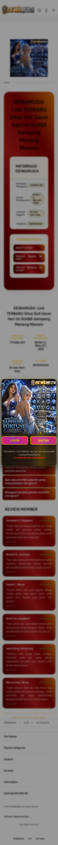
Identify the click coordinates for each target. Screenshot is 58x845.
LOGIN (14, 440)
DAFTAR (43, 440)
